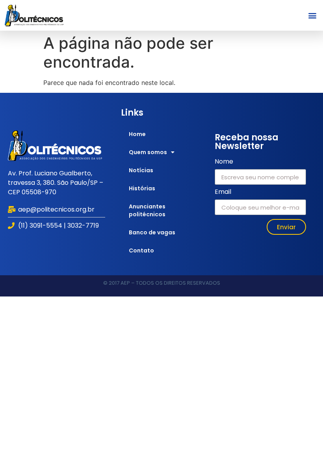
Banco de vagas (152, 232)
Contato (141, 250)
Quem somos (148, 152)
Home (137, 134)
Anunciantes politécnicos (147, 210)
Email (223, 192)
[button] (312, 15)
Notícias (141, 170)
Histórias (142, 188)
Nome (224, 162)
